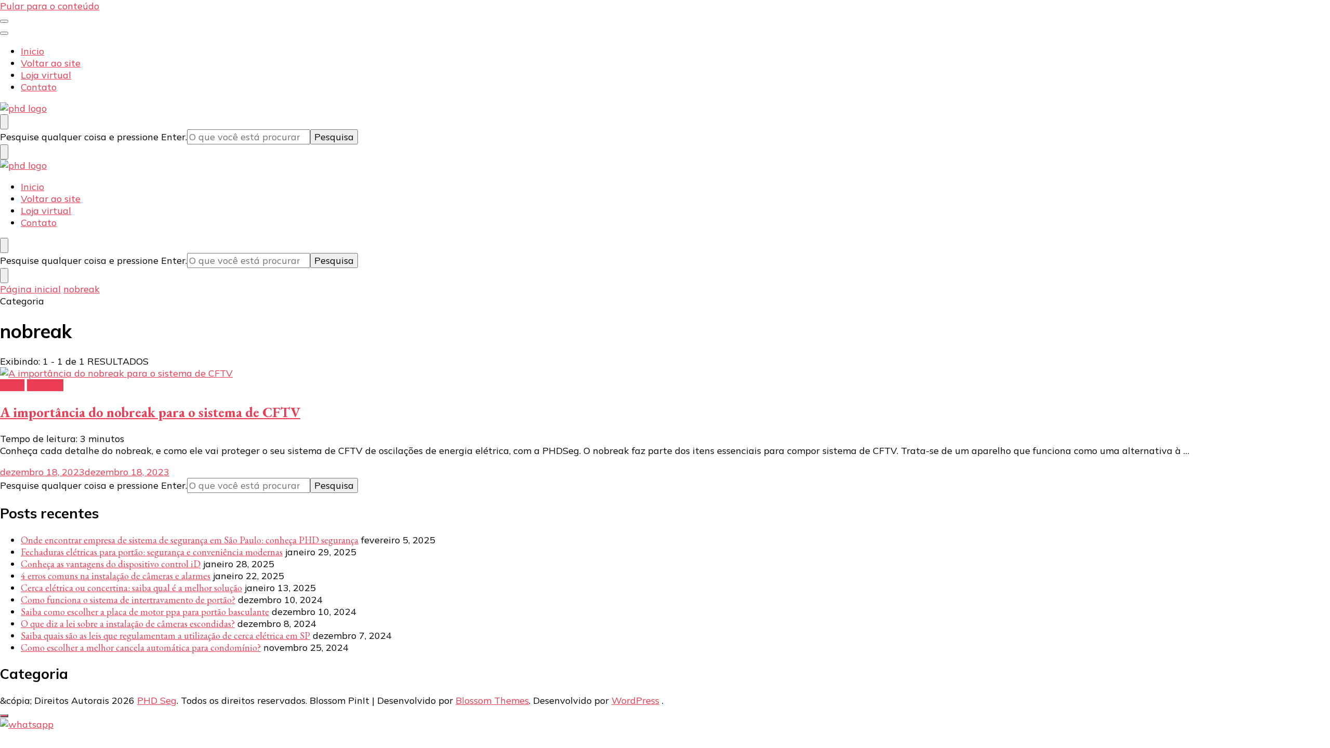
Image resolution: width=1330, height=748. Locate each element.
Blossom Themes (492, 700)
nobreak (45, 385)
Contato (39, 87)
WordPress (635, 700)
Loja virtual (46, 75)
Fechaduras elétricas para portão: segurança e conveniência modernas (152, 552)
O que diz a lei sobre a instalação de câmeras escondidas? (128, 624)
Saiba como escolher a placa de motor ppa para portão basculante (145, 612)
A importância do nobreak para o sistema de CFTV (150, 412)
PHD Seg (157, 700)
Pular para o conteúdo (49, 6)
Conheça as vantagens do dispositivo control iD (111, 564)
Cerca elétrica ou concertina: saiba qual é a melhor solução (131, 588)
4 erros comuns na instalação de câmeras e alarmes (115, 576)
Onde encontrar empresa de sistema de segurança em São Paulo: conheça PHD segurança (189, 540)
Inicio (32, 51)
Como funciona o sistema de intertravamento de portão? (128, 600)
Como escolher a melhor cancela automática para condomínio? (141, 647)
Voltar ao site (51, 63)
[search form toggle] (4, 121)
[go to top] (4, 715)
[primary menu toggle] (4, 21)
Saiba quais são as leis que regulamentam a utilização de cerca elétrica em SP (165, 636)
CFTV (12, 385)
